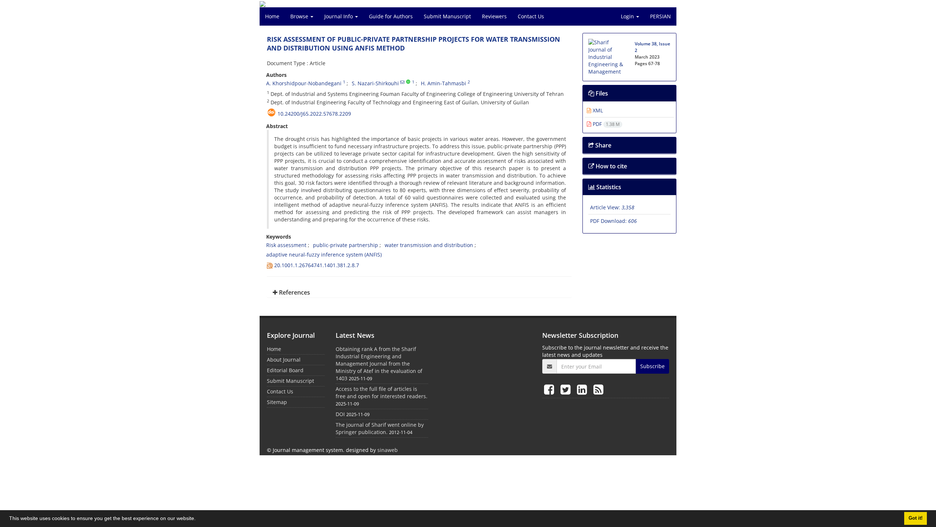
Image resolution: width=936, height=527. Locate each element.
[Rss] (598, 389)
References (294, 292)
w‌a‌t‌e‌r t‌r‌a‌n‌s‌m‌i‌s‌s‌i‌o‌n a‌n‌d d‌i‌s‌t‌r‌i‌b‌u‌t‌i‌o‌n (429, 245)
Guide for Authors (391, 16)
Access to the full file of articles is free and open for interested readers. (381, 392)
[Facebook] (550, 389)
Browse (300, 16)
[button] (198, 519)
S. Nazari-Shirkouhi (375, 83)
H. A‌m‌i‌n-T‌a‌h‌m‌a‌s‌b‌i (443, 83)
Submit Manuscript (447, 16)
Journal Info (339, 16)
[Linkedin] (583, 389)
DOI (340, 414)
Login (628, 16)
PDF (605, 123)
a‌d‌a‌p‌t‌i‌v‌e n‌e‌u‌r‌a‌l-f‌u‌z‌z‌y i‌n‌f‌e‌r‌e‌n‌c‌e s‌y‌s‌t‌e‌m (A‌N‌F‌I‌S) (324, 254)
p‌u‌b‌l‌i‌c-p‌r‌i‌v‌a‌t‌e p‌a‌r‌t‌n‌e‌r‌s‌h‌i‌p (345, 245)
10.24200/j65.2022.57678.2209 (314, 113)
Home (272, 16)
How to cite (610, 166)
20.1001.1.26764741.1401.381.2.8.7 (316, 265)
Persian (660, 16)
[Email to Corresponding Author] (402, 82)
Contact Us (531, 16)
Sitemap (277, 402)
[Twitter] (567, 389)
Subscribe (652, 366)
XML (597, 110)
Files (601, 93)
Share (602, 145)
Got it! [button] (915, 518)
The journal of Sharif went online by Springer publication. (380, 428)
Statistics (608, 187)
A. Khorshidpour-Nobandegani (303, 83)
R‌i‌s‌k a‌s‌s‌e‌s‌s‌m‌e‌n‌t (286, 245)
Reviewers (494, 16)
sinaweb (387, 449)
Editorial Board (285, 370)
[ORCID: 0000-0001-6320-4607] (408, 82)
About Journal (284, 359)
